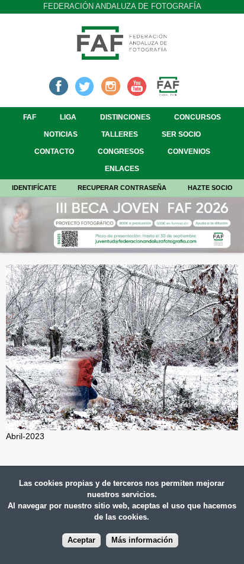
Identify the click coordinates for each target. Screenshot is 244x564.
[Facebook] (58, 85)
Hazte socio (210, 187)
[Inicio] (122, 56)
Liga (68, 117)
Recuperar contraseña (122, 187)
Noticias (61, 134)
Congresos (121, 151)
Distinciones (125, 117)
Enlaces (122, 169)
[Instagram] (110, 85)
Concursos (197, 117)
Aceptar (81, 540)
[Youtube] (136, 85)
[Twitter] (84, 85)
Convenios (189, 151)
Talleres (119, 134)
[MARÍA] (122, 423)
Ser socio (181, 134)
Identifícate (34, 187)
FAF (29, 117)
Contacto (54, 151)
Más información (142, 540)
